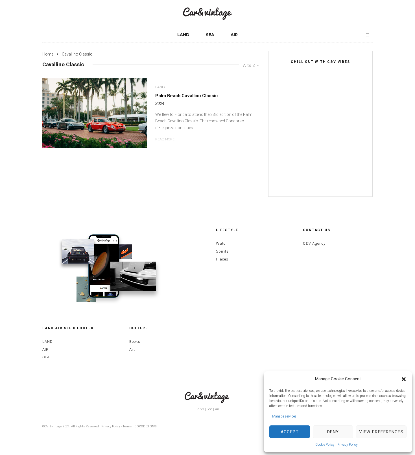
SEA (210, 34)
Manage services (284, 416)
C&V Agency (314, 243)
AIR (234, 34)
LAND (183, 34)
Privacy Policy (347, 445)
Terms (127, 426)
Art (132, 349)
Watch (222, 243)
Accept (290, 431)
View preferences (381, 431)
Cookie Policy (325, 445)
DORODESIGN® (145, 426)
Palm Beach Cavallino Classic (186, 95)
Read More (164, 139)
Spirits (222, 251)
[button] (404, 379)
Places (222, 259)
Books (134, 341)
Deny (333, 431)
